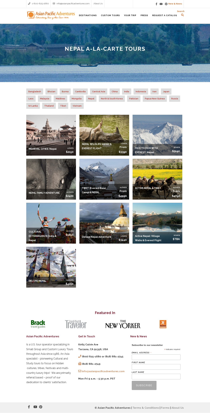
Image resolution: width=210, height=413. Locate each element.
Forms (165, 407)
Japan (166, 91)
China (115, 91)
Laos (30, 98)
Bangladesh (34, 91)
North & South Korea (112, 98)
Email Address (141, 352)
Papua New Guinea (155, 98)
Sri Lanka (33, 106)
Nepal (91, 98)
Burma (65, 91)
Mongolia (77, 98)
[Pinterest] (166, 4)
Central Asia (98, 91)
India (126, 91)
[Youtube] (161, 4)
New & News (175, 3)
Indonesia (141, 91)
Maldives (60, 98)
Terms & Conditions (146, 407)
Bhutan (51, 91)
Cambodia (80, 91)
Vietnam (77, 106)
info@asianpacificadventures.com (73, 3)
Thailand (49, 106)
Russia (174, 98)
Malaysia (44, 98)
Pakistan (133, 98)
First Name (138, 362)
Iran (155, 91)
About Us (98, 3)
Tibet (63, 106)
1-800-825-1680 (40, 3)
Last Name (138, 372)
